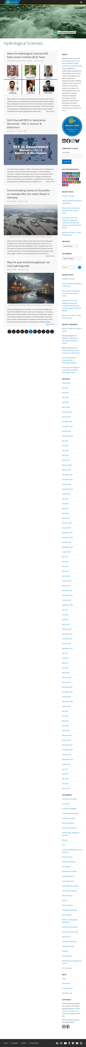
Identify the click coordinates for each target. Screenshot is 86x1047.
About (6, 1043)
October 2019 (66, 755)
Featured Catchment (69, 862)
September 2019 (67, 759)
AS (63, 173)
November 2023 (67, 537)
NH (73, 179)
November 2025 (67, 426)
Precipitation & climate (69, 910)
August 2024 (66, 494)
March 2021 (66, 673)
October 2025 (66, 431)
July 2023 (65, 557)
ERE (78, 173)
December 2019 (67, 745)
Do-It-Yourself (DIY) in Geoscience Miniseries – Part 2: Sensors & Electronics (26, 123)
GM (78, 176)
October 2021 (66, 644)
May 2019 (65, 779)
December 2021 (67, 634)
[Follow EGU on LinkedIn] (57, 1043)
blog (74, 58)
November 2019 (67, 750)
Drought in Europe (68, 196)
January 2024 (66, 528)
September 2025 (67, 436)
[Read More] (50, 111)
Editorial (65, 840)
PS (67, 182)
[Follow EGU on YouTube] (65, 1043)
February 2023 (67, 581)
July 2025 (65, 441)
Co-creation (66, 804)
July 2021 (65, 653)
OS (64, 182)
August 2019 (66, 764)
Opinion (64, 900)
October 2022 (66, 600)
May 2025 (65, 450)
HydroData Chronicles (69, 871)
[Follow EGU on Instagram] (61, 1043)
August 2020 (66, 706)
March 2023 (66, 576)
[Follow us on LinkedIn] (64, 141)
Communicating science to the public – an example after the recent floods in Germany (29, 194)
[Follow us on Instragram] (73, 141)
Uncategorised (67, 956)
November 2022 (67, 595)
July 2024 (65, 499)
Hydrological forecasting (70, 886)
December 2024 (67, 475)
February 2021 (67, 677)
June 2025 (65, 446)
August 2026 (66, 383)
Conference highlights (69, 809)
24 (22, 331)
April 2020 (65, 726)
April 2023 (65, 571)
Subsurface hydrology (69, 941)
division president (68, 823)
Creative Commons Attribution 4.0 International (71, 1011)
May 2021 (65, 663)
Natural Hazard (67, 896)
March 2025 (66, 460)
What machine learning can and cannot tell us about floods (71, 210)
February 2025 (67, 465)
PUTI (63, 358)
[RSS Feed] (81, 1043)
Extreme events (67, 857)
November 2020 (67, 692)
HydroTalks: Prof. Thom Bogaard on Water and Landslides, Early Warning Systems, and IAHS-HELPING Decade (71, 223)
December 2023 (67, 533)
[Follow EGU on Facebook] (69, 1043)
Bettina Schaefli (11, 201)
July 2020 (65, 711)
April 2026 (65, 402)
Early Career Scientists (69, 828)
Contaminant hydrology (70, 813)
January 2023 (66, 586)
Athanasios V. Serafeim (25, 61)
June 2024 (65, 504)
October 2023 (66, 542)
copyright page (72, 1020)
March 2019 (66, 788)
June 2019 (65, 774)
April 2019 (65, 784)
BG (67, 173)
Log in (64, 979)
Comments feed (67, 988)
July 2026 (65, 388)
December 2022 (67, 590)
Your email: (65, 152)
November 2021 (67, 639)
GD (71, 176)
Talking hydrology (68, 946)
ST (63, 185)
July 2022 (65, 610)
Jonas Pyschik (11, 131)
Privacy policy (33, 1043)
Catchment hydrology (69, 799)
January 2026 (66, 417)
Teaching (65, 951)
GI (74, 176)
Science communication (70, 927)
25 (26, 331)
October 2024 (66, 484)
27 (35, 331)
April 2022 (65, 619)
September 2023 (67, 547)
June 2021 (65, 658)
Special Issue (66, 937)
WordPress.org (67, 993)
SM (71, 182)
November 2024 (67, 479)
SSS (79, 182)
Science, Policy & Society (70, 932)
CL (71, 173)
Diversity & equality (68, 818)
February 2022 (67, 629)
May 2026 (65, 397)
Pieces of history (67, 905)
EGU (63, 845)
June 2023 (65, 562)
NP (77, 179)
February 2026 (67, 412)
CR (74, 173)
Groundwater (66, 867)
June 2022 (65, 615)
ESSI (64, 176)
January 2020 (66, 740)
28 (39, 331)
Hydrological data (68, 881)
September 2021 (67, 648)
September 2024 (67, 489)
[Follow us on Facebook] (68, 141)
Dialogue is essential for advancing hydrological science (70, 340)
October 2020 (66, 697)
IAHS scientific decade (69, 891)
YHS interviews (67, 968)
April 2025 (65, 455)
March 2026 (66, 407)
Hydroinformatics (68, 876)
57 (47, 331)
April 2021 (65, 668)
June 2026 (65, 393)
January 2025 (66, 470)
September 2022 (67, 605)
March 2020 (66, 730)
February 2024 (67, 523)
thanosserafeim (11, 61)
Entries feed (66, 983)
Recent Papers (67, 915)
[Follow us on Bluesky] (77, 141)
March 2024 (66, 518)
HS (69, 179)
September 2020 (67, 701)
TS (67, 185)
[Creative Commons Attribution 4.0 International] (64, 1028)
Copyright (14, 1043)
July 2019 (65, 769)
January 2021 (66, 682)
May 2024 (65, 508)
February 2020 (67, 735)
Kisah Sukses (66, 367)
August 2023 (66, 552)
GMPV (65, 179)
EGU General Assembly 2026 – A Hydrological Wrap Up (69, 360)
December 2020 (67, 687)
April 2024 (65, 513)
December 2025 (67, 422)
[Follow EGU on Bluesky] (77, 1043)
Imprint (23, 1043)
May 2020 (65, 721)
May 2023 (65, 566)
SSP (74, 182)
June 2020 (65, 716)
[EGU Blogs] (12, 4)
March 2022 (66, 624)
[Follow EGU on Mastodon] (73, 1043)
